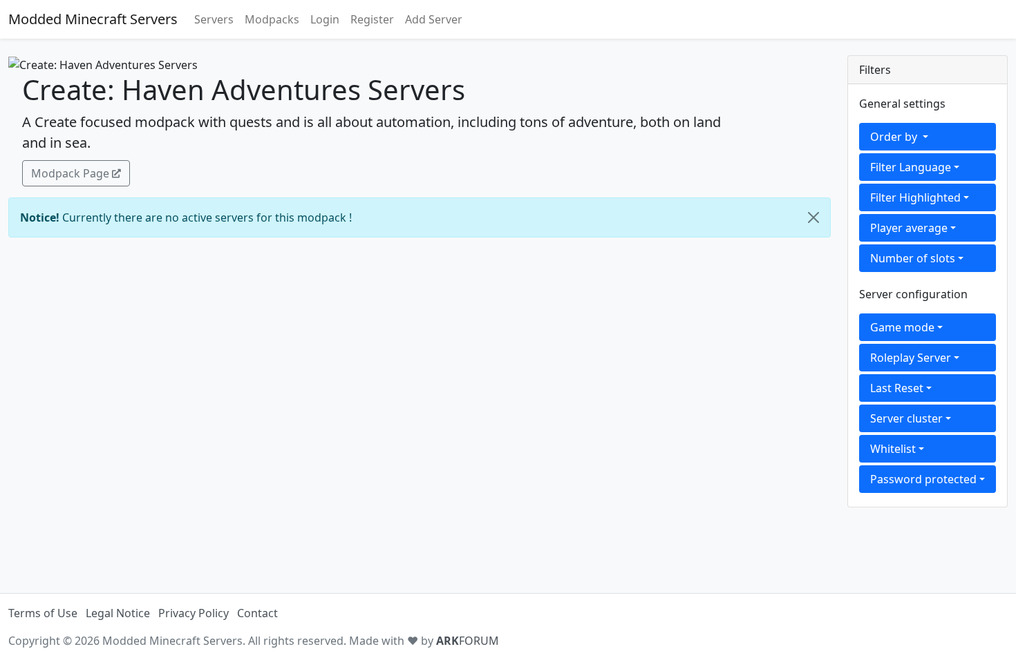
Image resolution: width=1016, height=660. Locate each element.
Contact (257, 613)
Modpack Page (70, 173)
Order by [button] (895, 136)
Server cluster (906, 418)
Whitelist (893, 448)
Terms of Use (42, 613)
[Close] (813, 217)
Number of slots (912, 258)
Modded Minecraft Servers (93, 19)
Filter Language (910, 167)
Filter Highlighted (915, 197)
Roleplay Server (910, 357)
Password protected (923, 479)
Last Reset (896, 388)
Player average (909, 227)
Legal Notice (118, 613)
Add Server (433, 19)
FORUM (467, 640)
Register (372, 19)
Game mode (902, 327)
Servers (214, 19)
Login (324, 19)
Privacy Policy (193, 613)
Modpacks (272, 19)
